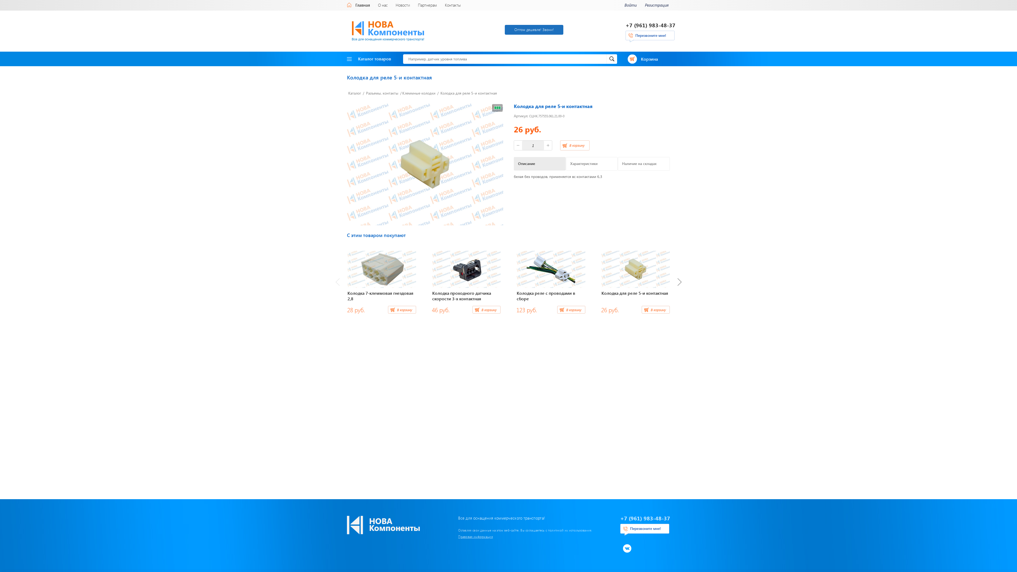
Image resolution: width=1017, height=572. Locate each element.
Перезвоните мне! (650, 35)
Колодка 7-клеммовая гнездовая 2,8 (380, 295)
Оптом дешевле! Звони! (534, 29)
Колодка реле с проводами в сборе (546, 295)
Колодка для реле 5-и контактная (468, 93)
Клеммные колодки (418, 93)
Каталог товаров (374, 58)
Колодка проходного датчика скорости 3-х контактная (461, 295)
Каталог (354, 93)
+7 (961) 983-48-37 (650, 25)
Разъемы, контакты (382, 93)
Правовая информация (475, 536)
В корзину (577, 145)
